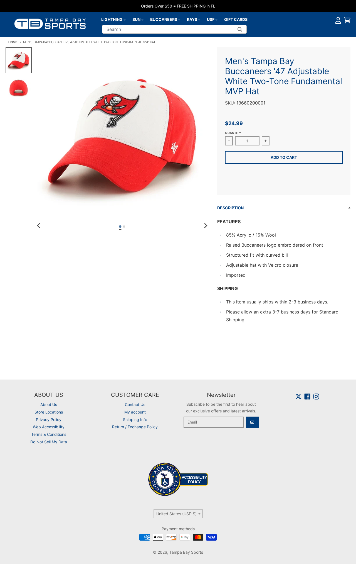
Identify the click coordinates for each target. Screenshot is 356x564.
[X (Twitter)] (298, 396)
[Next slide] (205, 226)
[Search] (239, 29)
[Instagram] (316, 396)
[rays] (199, 19)
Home (13, 42)
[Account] (338, 20)
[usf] (216, 19)
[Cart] (347, 20)
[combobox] (174, 29)
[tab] (120, 226)
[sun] (142, 19)
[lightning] (124, 19)
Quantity (233, 133)
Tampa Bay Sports (186, 552)
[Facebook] (307, 396)
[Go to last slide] (39, 226)
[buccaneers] (179, 19)
